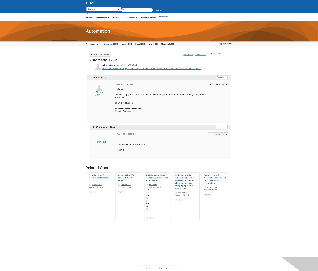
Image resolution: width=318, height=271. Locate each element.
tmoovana (153, 185)
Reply (211, 84)
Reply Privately (221, 84)
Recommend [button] (221, 77)
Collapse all (200, 54)
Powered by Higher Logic (159, 268)
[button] (102, 17)
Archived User (97, 185)
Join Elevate (163, 17)
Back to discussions (101, 54)
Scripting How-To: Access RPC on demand (126, 178)
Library (126, 44)
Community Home (93, 44)
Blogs (139, 44)
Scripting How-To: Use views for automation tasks (99, 178)
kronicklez (101, 142)
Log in (158, 10)
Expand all (188, 54)
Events (153, 44)
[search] (118, 9)
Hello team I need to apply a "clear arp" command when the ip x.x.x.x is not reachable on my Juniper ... (151, 68)
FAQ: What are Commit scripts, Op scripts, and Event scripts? (157, 178)
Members (167, 44)
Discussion (110, 44)
